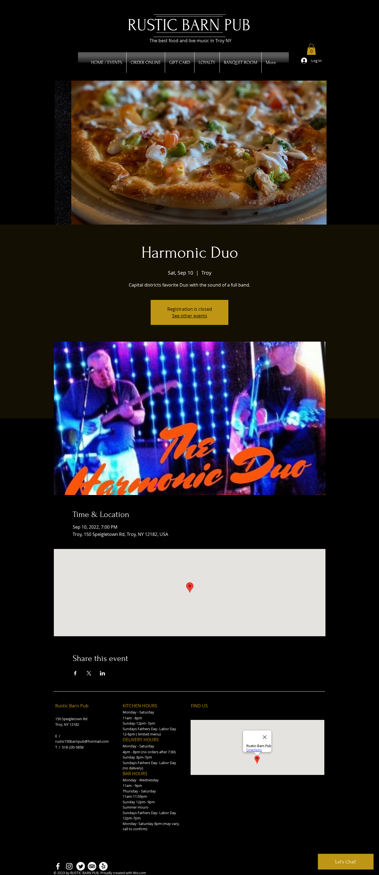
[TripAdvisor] (92, 866)
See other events (189, 316)
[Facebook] (58, 866)
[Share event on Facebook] (75, 673)
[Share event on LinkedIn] (102, 673)
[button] (311, 49)
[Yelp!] (103, 866)
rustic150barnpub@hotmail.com (82, 741)
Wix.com (139, 873)
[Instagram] (69, 866)
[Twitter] (80, 866)
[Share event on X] (89, 673)
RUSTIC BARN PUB (189, 25)
